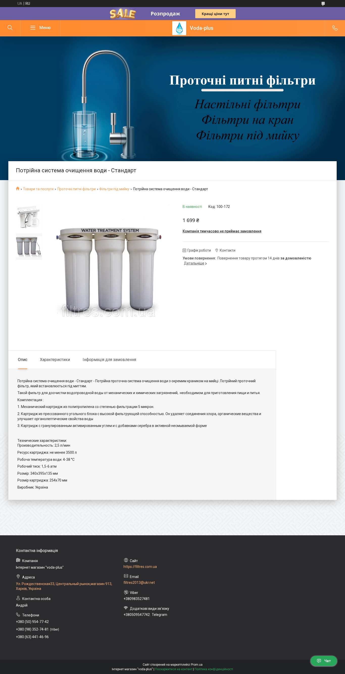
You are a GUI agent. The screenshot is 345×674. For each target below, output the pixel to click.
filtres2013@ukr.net (139, 583)
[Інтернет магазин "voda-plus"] (179, 28)
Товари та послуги (38, 189)
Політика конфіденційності (213, 669)
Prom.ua (197, 664)
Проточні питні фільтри (76, 189)
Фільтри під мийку (114, 189)
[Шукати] (10, 28)
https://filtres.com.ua (140, 567)
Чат (327, 661)
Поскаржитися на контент (173, 669)
